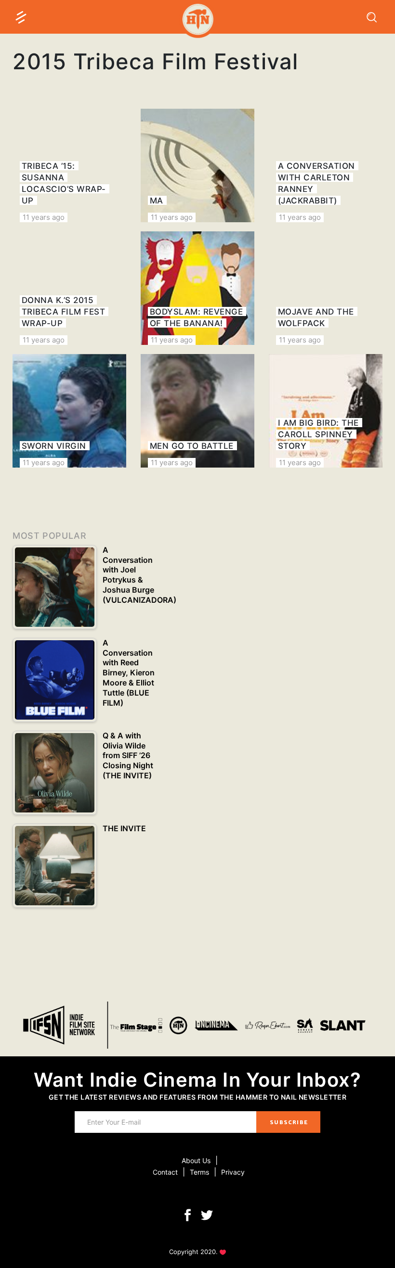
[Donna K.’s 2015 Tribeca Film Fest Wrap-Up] (69, 288)
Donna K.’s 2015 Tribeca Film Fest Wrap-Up (63, 311)
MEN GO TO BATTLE (192, 446)
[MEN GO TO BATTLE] (197, 411)
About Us (196, 1160)
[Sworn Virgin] (69, 411)
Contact (165, 1172)
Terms (199, 1172)
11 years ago (44, 217)
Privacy (233, 1172)
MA (156, 200)
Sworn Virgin (54, 446)
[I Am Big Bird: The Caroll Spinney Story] (325, 411)
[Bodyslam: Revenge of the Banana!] (197, 288)
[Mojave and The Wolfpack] (325, 288)
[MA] (197, 165)
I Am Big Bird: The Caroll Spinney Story (318, 434)
